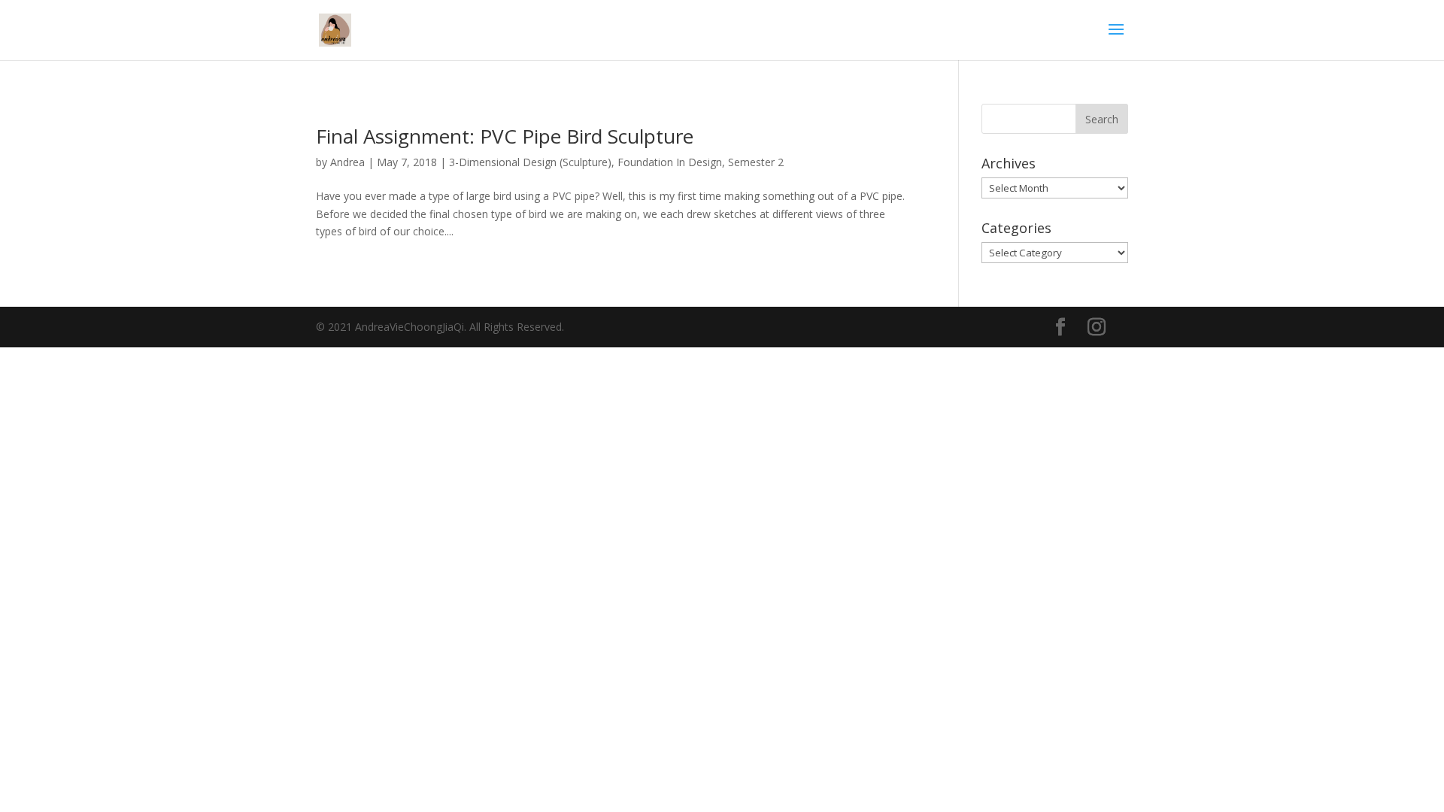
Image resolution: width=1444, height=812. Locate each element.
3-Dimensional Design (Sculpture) (530, 162)
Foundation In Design (669, 162)
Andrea (347, 162)
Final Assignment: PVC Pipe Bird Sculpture (504, 136)
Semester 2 (756, 162)
